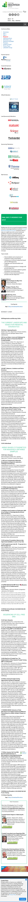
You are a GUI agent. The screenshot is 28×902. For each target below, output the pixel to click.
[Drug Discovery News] (14, 148)
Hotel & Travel (7, 44)
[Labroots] (14, 202)
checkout (17, 20)
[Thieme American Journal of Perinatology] (14, 167)
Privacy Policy (12, 894)
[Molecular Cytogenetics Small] (14, 156)
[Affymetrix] (6, 68)
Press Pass (6, 46)
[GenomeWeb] (14, 195)
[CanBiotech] (14, 189)
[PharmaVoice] (14, 160)
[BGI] (6, 77)
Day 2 (4, 35)
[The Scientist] (14, 137)
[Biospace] (14, 182)
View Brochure (7, 38)
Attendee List (7, 40)
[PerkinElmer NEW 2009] (6, 58)
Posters (5, 43)
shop (13, 20)
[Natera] (6, 87)
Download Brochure (17, 306)
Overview (6, 32)
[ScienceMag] (14, 131)
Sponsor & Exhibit (8, 41)
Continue (22, 899)
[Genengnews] (14, 120)
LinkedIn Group (7, 47)
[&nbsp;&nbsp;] (14, 106)
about (9, 19)
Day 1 (4, 33)
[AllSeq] (14, 177)
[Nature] (14, 125)
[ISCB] (14, 151)
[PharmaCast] (14, 208)
